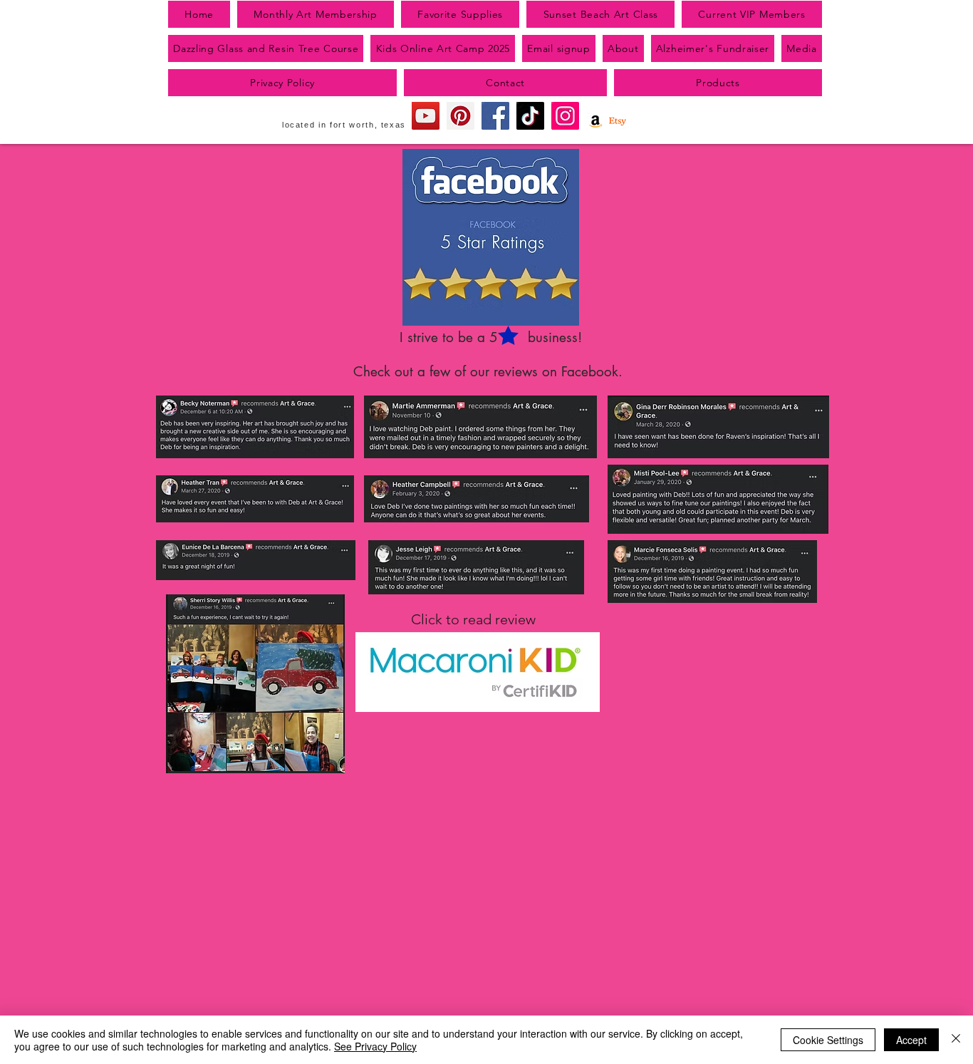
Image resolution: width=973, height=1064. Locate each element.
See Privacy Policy (375, 1046)
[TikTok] (530, 116)
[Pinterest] (460, 116)
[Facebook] (495, 116)
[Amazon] (595, 121)
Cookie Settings (828, 1040)
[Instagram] (565, 116)
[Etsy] (617, 121)
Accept (911, 1040)
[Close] (955, 1040)
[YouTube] (425, 116)
